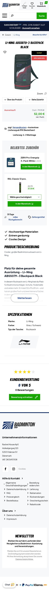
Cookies (22, 469)
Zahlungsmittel (38, 217)
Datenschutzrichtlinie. (24, 559)
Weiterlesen (24, 297)
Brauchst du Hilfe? (40, 35)
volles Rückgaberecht (15, 218)
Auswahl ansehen (31, 28)
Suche (42, 16)
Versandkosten (19, 127)
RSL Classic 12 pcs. (17, 178)
